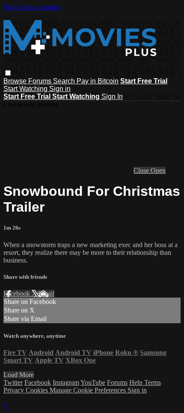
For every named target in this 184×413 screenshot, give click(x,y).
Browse (15, 81)
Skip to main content (31, 7)
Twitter (13, 382)
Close (142, 170)
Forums (40, 81)
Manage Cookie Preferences (89, 390)
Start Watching (26, 88)
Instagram (66, 382)
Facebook (17, 293)
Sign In (112, 96)
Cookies (38, 390)
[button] (8, 73)
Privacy (14, 390)
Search (65, 81)
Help (136, 382)
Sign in (60, 88)
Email (46, 293)
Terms (152, 382)
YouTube (92, 382)
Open (158, 170)
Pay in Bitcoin (98, 81)
